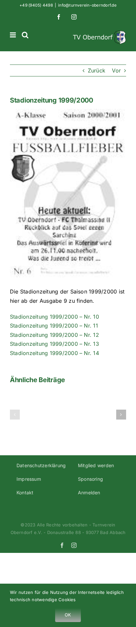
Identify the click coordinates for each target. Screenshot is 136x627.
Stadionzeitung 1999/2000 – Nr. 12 (54, 335)
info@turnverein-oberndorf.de (87, 5)
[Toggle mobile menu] (13, 34)
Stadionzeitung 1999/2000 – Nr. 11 (54, 325)
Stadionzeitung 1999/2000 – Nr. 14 (54, 353)
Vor (116, 70)
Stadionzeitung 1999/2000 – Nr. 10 (54, 316)
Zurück (96, 70)
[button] (15, 415)
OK (68, 614)
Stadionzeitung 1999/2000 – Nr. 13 (54, 343)
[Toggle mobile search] (25, 34)
